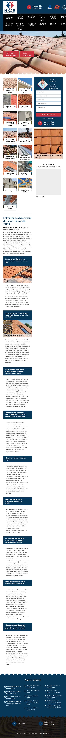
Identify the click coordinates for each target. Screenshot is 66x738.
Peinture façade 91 (53, 24)
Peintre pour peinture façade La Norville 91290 (54, 702)
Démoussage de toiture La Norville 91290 (13, 687)
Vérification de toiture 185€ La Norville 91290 (53, 692)
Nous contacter (27, 54)
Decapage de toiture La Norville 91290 (53, 687)
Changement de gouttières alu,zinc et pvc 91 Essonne (20, 26)
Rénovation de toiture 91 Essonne (9, 24)
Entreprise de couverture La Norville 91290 (13, 692)
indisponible (37, 6)
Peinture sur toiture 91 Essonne (31, 16)
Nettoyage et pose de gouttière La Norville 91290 (32, 703)
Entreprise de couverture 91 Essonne (9, 17)
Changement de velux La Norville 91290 (33, 687)
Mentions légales (44, 733)
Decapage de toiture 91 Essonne (42, 17)
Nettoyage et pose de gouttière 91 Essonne (20, 17)
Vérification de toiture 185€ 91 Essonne (53, 17)
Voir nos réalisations (11, 54)
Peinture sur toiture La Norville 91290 (33, 709)
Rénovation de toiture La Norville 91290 (13, 698)
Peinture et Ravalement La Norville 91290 (54, 697)
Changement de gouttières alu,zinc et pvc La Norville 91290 (13, 704)
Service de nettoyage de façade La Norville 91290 (54, 707)
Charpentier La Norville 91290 (33, 692)
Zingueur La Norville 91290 (32, 697)
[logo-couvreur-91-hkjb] (10, 7)
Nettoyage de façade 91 (42, 24)
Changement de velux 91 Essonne (32, 24)
